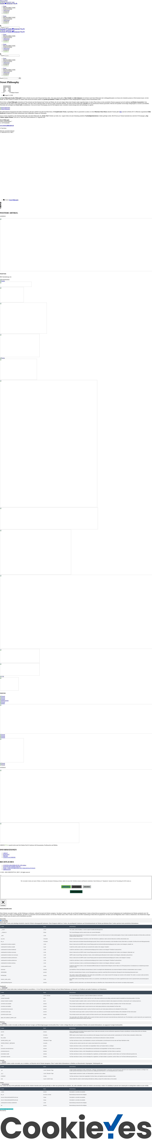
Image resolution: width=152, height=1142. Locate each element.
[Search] (20, 78)
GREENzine (6, 10)
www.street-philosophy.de (7, 125)
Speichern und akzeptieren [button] (6, 1109)
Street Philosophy (13, 200)
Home (4, 6)
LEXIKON (6, 12)
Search (2, 27)
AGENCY (6, 13)
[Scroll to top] (0, 875)
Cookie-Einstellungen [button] (76, 891)
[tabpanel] (76, 953)
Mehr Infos (66, 886)
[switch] (0, 987)
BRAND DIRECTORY (9, 7)
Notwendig (5, 920)
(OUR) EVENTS (7, 9)
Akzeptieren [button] (77, 886)
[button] (76, 202)
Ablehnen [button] (87, 886)
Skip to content (4, 0)
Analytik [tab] (2, 1060)
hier (121, 111)
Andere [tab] (2, 1082)
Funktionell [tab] (3, 986)
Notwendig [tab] (3, 919)
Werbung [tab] (2, 1022)
